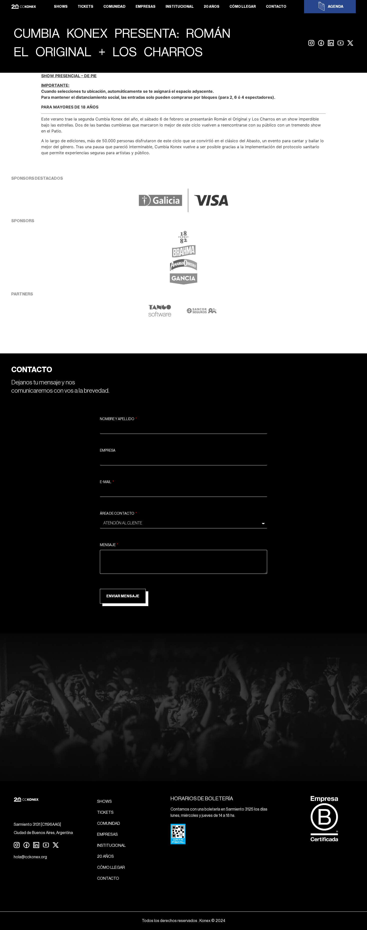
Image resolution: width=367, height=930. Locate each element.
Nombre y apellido (117, 419)
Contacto (276, 6)
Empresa (107, 450)
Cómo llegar (242, 6)
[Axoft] (159, 315)
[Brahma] (183, 255)
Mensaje (108, 545)
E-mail (106, 482)
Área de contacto (117, 513)
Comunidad (114, 6)
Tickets (85, 6)
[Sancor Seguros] (202, 315)
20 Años (211, 6)
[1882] (183, 241)
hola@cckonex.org (30, 857)
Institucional (180, 6)
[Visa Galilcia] (183, 210)
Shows (61, 6)
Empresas (146, 6)
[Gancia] (183, 283)
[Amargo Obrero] (183, 269)
